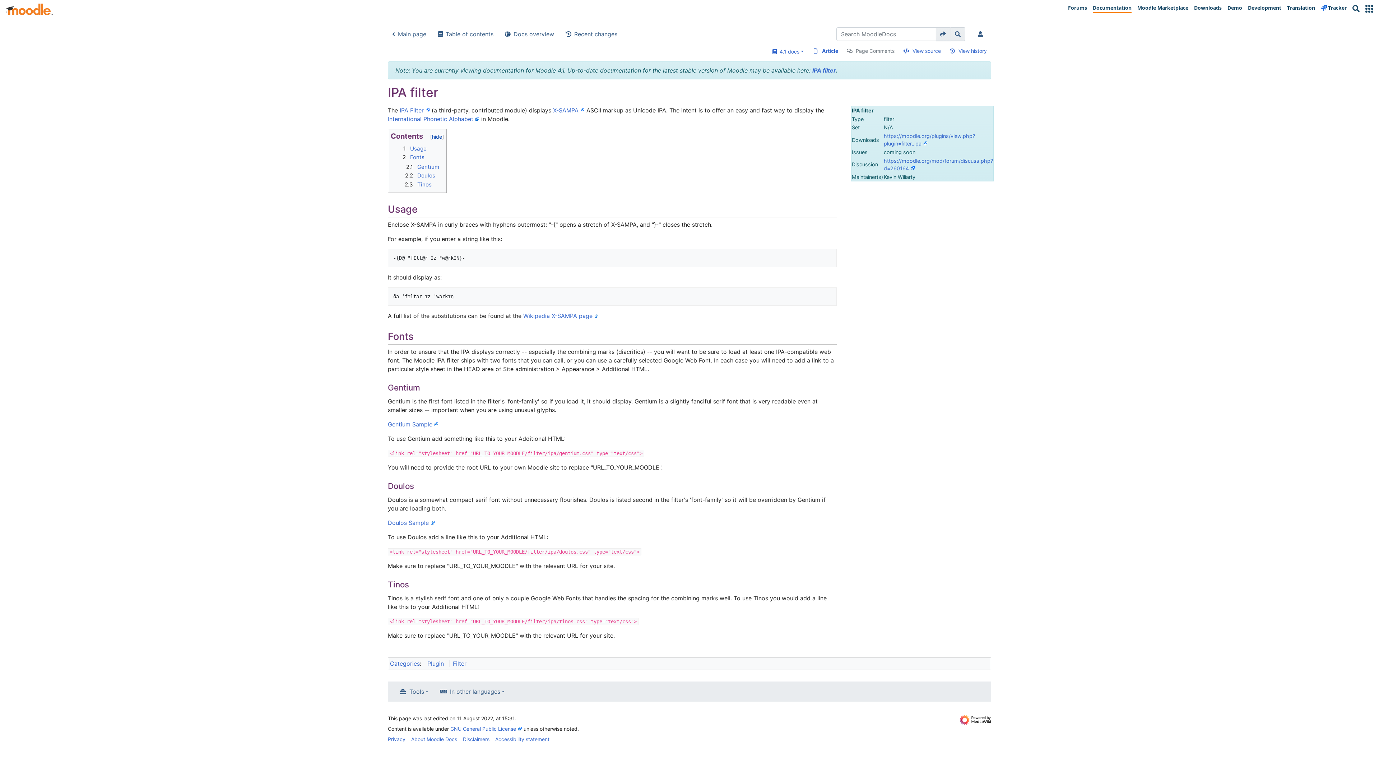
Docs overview (534, 34)
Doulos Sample (408, 522)
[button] (1369, 9)
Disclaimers (476, 739)
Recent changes (595, 34)
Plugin (435, 663)
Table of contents (469, 34)
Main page (412, 34)
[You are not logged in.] (982, 34)
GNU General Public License (483, 729)
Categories (405, 663)
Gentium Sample (410, 424)
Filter (459, 663)
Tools (416, 691)
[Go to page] (943, 34)
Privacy (396, 739)
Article (830, 51)
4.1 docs (788, 51)
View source (927, 51)
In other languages (475, 691)
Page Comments (875, 51)
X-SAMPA (566, 110)
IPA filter (824, 70)
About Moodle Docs (434, 739)
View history (972, 51)
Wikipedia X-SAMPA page (558, 315)
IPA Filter (412, 110)
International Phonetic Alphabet (430, 119)
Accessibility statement (522, 739)
